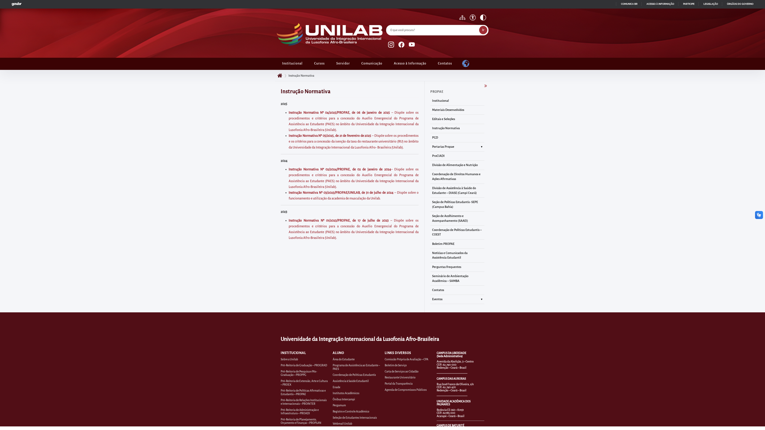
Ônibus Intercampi (344, 399)
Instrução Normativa (446, 128)
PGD (435, 137)
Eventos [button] (437, 299)
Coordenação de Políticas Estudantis (354, 374)
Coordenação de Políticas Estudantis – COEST (457, 232)
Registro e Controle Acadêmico (351, 411)
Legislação (710, 4)
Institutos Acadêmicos (346, 393)
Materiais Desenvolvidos (448, 109)
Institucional (292, 63)
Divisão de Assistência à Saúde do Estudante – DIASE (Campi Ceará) (454, 190)
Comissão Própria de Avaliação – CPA (406, 359)
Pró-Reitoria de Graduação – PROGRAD (304, 365)
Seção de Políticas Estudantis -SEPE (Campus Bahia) (455, 204)
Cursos (319, 63)
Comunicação (371, 63)
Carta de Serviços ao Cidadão (402, 371)
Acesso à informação (660, 4)
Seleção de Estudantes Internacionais (355, 417)
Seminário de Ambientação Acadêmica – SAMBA (450, 278)
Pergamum (339, 405)
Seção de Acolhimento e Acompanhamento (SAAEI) (450, 218)
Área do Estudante (344, 359)
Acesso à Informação (410, 63)
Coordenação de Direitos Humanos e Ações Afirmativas (456, 177)
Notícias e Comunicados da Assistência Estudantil (450, 255)
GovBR (16, 3)
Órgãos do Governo (740, 4)
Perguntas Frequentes (446, 267)
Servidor (343, 63)
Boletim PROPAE (443, 243)
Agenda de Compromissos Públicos (406, 389)
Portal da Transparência (399, 383)
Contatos (445, 63)
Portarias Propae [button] (443, 146)
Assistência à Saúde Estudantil (351, 381)
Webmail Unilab (342, 423)
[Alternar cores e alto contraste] (483, 17)
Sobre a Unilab (289, 359)
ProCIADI (438, 155)
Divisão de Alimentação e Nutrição (455, 165)
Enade (336, 387)
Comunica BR (629, 4)
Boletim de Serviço (396, 365)
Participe (688, 4)
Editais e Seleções (443, 119)
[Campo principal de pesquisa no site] (387, 24)
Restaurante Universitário (400, 377)
